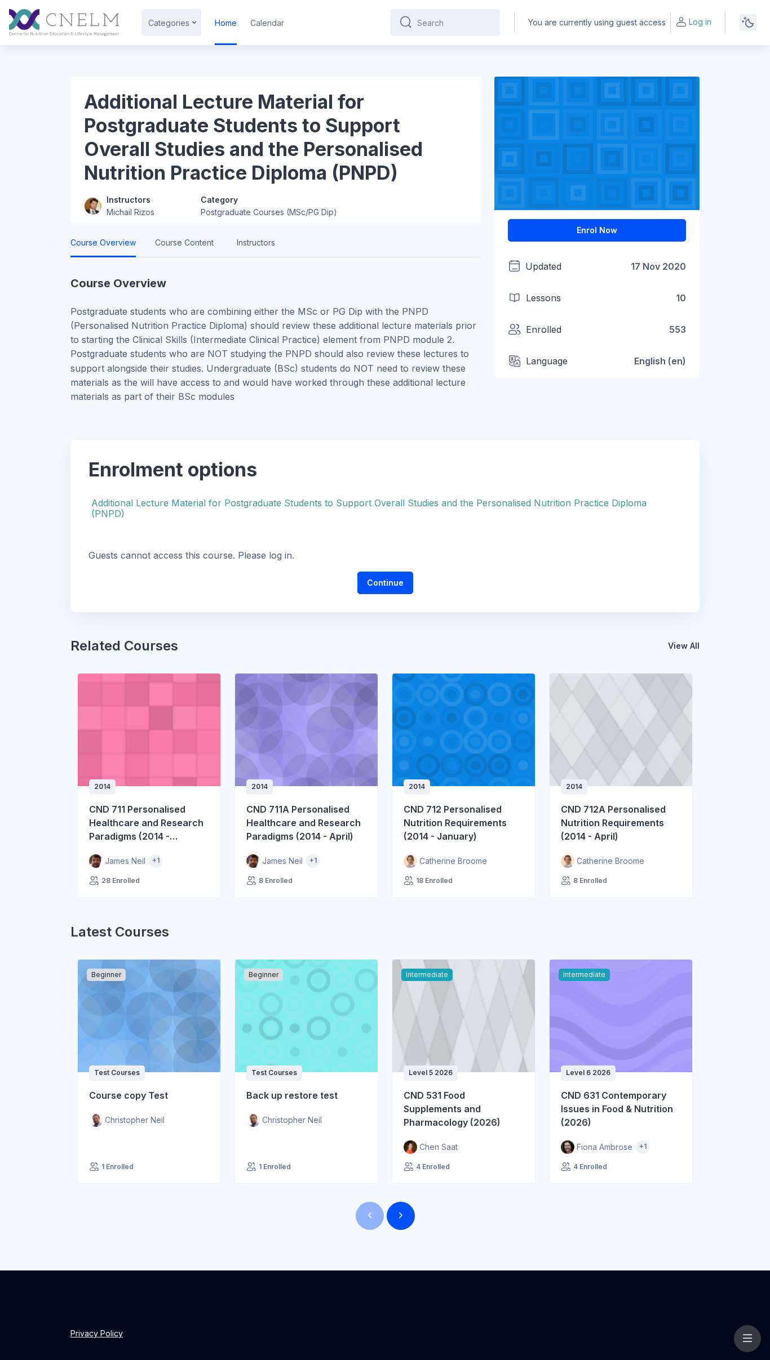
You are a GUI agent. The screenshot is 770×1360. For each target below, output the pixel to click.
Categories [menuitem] (168, 23)
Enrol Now (597, 230)
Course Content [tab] (184, 242)
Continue (385, 582)
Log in (700, 21)
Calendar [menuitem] (267, 23)
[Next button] (401, 1216)
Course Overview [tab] (103, 242)
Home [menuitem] (226, 23)
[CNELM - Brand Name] (64, 22)
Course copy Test (128, 1095)
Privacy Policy (96, 1333)
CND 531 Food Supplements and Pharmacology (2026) (452, 1109)
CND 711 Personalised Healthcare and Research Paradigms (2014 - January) (146, 823)
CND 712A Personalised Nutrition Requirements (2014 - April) (613, 823)
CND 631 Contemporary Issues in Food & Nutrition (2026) (617, 1109)
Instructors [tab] (256, 242)
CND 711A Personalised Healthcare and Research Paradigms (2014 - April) (303, 823)
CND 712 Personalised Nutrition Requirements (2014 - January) (455, 823)
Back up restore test (292, 1095)
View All (684, 645)
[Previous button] (370, 1216)
